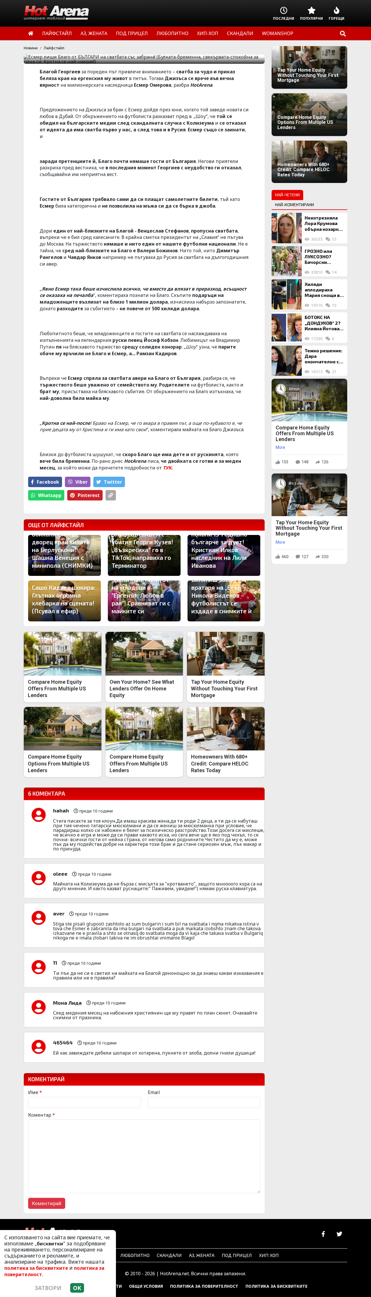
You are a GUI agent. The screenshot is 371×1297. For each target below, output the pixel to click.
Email (154, 1092)
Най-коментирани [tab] (294, 204)
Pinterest (89, 495)
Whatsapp (49, 495)
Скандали (169, 1255)
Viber (81, 482)
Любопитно (135, 1255)
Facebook (48, 482)
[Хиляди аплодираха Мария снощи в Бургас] (287, 294)
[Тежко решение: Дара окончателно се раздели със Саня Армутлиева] (287, 361)
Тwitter (113, 482)
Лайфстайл (54, 47)
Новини (31, 47)
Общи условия (146, 1286)
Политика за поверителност (204, 1286)
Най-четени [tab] (287, 194)
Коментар (41, 1115)
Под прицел (237, 1255)
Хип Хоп (269, 1255)
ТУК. (168, 468)
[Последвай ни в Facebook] (323, 1234)
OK (77, 1288)
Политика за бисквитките (276, 1286)
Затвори (48, 1288)
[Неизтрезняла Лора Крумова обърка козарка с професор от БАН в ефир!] (287, 228)
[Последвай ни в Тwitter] (339, 1234)
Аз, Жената (201, 1255)
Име (35, 1092)
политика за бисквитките (36, 1268)
